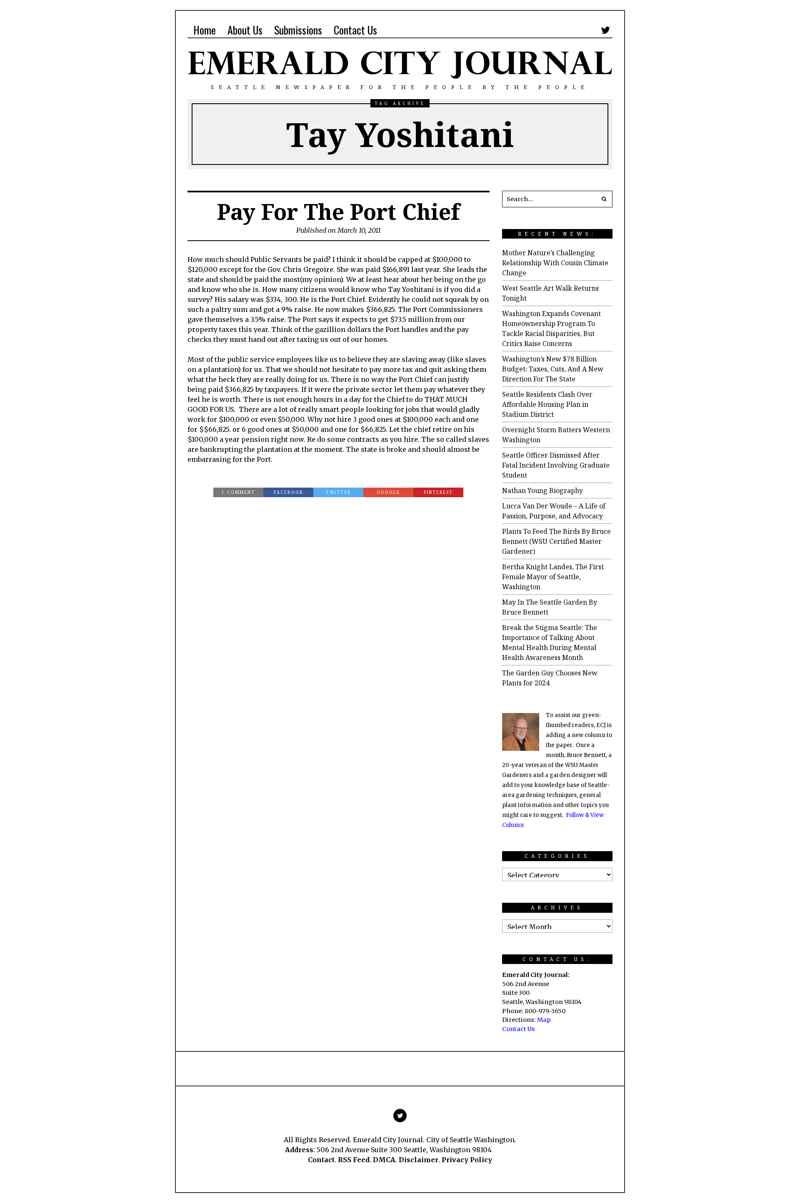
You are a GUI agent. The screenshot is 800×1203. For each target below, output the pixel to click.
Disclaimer (418, 1160)
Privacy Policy (467, 1160)
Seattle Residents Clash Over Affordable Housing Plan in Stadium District (547, 404)
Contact (321, 1160)
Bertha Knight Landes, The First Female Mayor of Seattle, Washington (553, 576)
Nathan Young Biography (542, 490)
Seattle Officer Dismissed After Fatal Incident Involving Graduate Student (556, 465)
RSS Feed (354, 1160)
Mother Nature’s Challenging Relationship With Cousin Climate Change (555, 262)
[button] (604, 199)
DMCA (384, 1160)
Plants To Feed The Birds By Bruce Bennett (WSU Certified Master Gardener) (556, 541)
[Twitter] (605, 30)
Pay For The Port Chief (338, 211)
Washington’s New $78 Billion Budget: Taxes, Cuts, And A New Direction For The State (552, 369)
